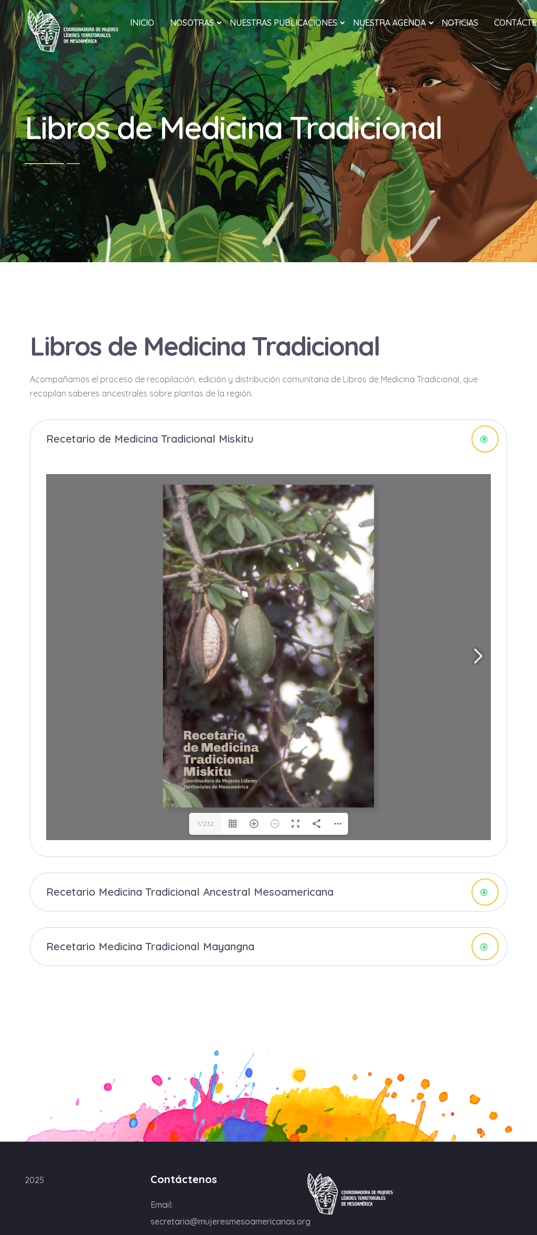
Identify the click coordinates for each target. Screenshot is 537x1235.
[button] (268, 439)
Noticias (460, 22)
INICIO (142, 22)
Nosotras (192, 22)
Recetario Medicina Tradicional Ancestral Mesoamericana (190, 891)
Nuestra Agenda (389, 22)
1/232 (206, 824)
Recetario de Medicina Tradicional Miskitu (149, 438)
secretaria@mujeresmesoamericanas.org (230, 1221)
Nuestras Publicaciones (283, 22)
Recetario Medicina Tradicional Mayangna (150, 946)
